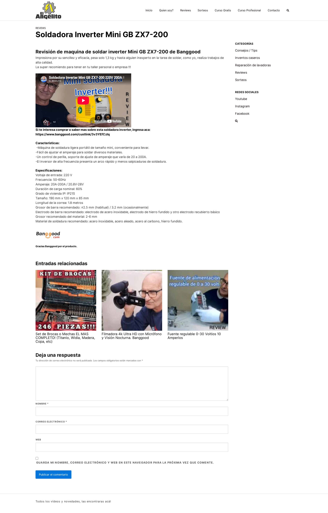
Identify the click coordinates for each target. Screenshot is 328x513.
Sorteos (203, 10)
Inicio (149, 10)
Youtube (241, 99)
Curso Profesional (249, 10)
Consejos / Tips (246, 50)
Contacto (274, 10)
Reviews (185, 10)
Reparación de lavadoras (253, 65)
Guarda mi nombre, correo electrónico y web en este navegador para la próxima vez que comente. (125, 462)
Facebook (242, 113)
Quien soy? (166, 10)
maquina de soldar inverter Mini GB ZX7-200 (116, 52)
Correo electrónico (51, 421)
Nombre (42, 403)
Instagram (242, 106)
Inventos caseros (247, 58)
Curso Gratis (223, 10)
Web (38, 439)
